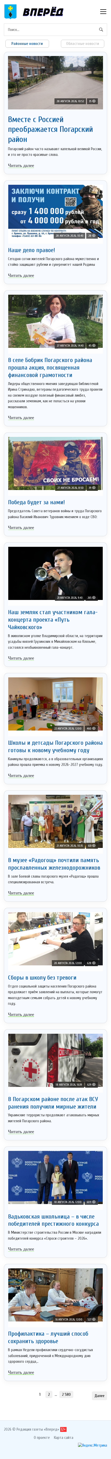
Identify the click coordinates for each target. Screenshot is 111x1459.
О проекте (42, 1437)
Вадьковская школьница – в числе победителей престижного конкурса (53, 1220)
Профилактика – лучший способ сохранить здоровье (48, 1337)
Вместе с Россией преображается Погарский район (50, 129)
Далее (99, 1395)
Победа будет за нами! (36, 502)
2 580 (66, 1394)
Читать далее (21, 165)
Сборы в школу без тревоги (42, 977)
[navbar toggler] (103, 11)
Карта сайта (63, 1437)
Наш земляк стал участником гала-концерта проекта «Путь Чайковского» (53, 620)
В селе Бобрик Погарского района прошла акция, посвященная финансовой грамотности (50, 368)
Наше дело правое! (31, 250)
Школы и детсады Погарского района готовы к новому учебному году (55, 746)
